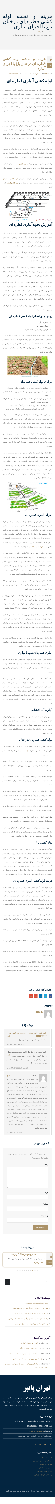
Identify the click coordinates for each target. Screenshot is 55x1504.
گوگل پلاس (36, 996)
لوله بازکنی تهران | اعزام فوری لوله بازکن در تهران (31, 1313)
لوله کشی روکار (47, 1457)
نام (46, 1193)
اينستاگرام (40, 1444)
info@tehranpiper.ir (36, 1431)
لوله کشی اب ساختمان (30, 74)
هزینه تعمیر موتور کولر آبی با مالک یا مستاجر (23, 1353)
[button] (37, 1271)
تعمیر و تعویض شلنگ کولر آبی (23, 1254)
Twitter (45, 996)
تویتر (45, 1444)
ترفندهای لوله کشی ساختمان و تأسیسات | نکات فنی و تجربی (28, 1318)
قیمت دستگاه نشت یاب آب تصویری (36, 1303)
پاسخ (8, 1036)
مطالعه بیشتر (39, 1263)
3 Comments (13, 74)
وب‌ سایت (44, 1215)
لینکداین (40, 996)
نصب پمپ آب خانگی (45, 1468)
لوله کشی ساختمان (10, 178)
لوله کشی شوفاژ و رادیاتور (43, 1475)
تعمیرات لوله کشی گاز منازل (42, 1461)
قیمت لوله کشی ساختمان (38, 546)
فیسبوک (50, 996)
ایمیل (31, 996)
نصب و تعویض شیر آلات (44, 1471)
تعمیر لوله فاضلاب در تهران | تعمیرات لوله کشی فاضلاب (29, 1308)
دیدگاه (45, 1164)
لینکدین (35, 1444)
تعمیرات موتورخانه (46, 1464)
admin (47, 74)
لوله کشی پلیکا (24, 750)
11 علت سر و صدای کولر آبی (29, 1343)
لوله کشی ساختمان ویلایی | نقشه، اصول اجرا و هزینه (30, 1324)
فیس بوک (50, 1444)
